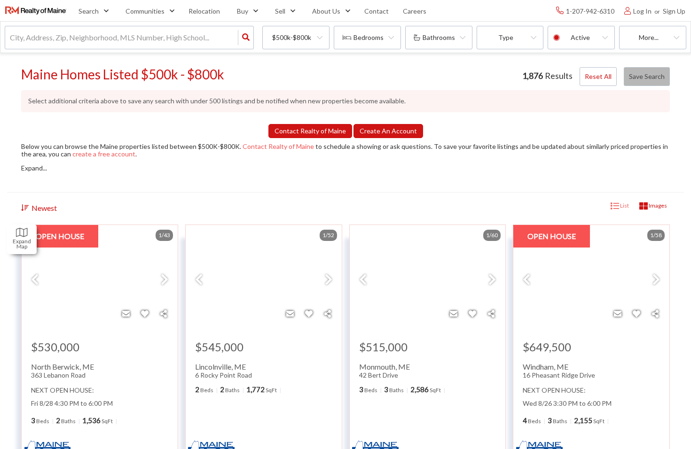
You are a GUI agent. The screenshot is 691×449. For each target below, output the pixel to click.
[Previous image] (35, 279)
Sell (280, 11)
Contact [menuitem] (376, 11)
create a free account (103, 154)
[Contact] (126, 313)
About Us (326, 11)
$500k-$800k (291, 37)
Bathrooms (439, 37)
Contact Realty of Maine (278, 146)
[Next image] (164, 279)
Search (89, 11)
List (624, 205)
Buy (242, 11)
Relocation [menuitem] (204, 11)
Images (657, 205)
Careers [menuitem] (414, 11)
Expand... (34, 168)
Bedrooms (368, 37)
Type (505, 37)
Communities (145, 11)
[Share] (163, 313)
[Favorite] (144, 313)
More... (649, 37)
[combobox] (10, 37)
